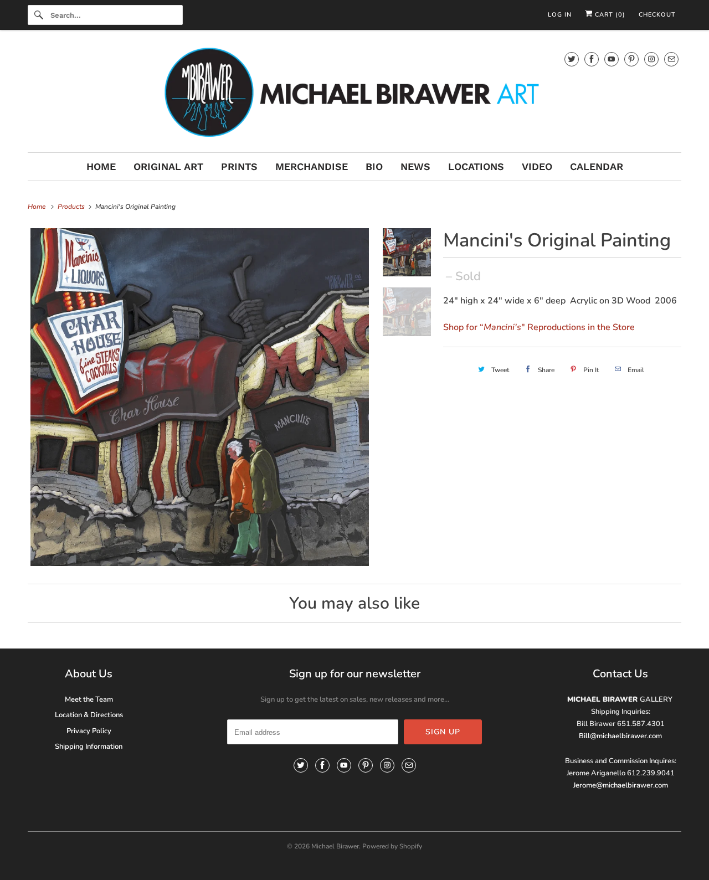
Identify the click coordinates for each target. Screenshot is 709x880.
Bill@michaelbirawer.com (620, 736)
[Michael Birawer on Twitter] (571, 59)
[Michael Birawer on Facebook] (591, 59)
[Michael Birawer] (354, 94)
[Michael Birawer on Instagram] (651, 59)
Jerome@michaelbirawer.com (620, 785)
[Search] (39, 15)
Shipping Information (88, 747)
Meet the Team (89, 699)
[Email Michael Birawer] (671, 59)
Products (72, 206)
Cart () (609, 15)
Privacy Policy (88, 731)
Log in (560, 15)
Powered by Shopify (392, 846)
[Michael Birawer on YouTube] (611, 59)
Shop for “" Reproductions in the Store (539, 327)
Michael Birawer (335, 846)
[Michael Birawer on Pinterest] (631, 59)
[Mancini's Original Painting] (199, 397)
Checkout (657, 15)
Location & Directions (89, 715)
